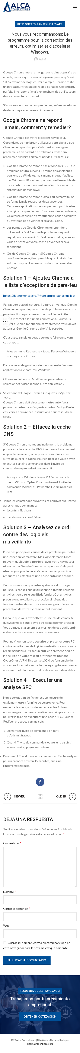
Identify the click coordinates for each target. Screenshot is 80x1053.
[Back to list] (40, 796)
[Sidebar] (5, 321)
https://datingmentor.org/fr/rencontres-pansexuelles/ (39, 295)
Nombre (9, 891)
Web (6, 925)
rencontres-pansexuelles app (40, 24)
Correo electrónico (17, 908)
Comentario (12, 843)
